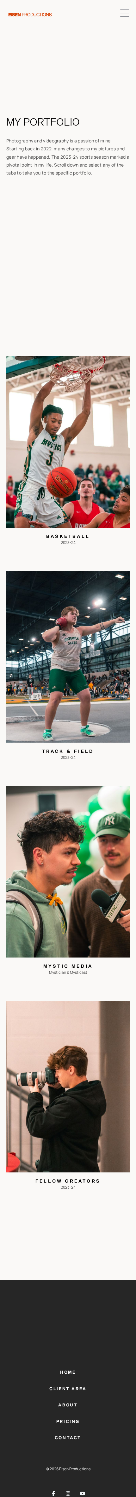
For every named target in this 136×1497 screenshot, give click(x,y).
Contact (68, 1438)
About (67, 1405)
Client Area (68, 1389)
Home (68, 1372)
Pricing (68, 1422)
